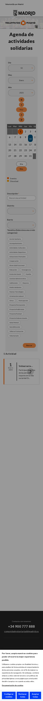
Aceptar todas (35, 695)
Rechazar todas (23, 695)
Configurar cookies (9, 695)
